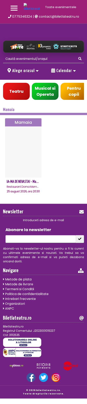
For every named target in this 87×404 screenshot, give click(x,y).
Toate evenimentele (60, 7)
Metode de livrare (18, 284)
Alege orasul (23, 71)
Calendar (64, 71)
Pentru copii (74, 91)
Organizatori (14, 303)
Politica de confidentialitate (26, 294)
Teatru (16, 91)
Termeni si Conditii (19, 289)
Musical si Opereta (45, 91)
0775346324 (21, 16)
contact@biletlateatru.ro (58, 16)
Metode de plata (18, 279)
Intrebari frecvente (20, 298)
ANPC (9, 308)
